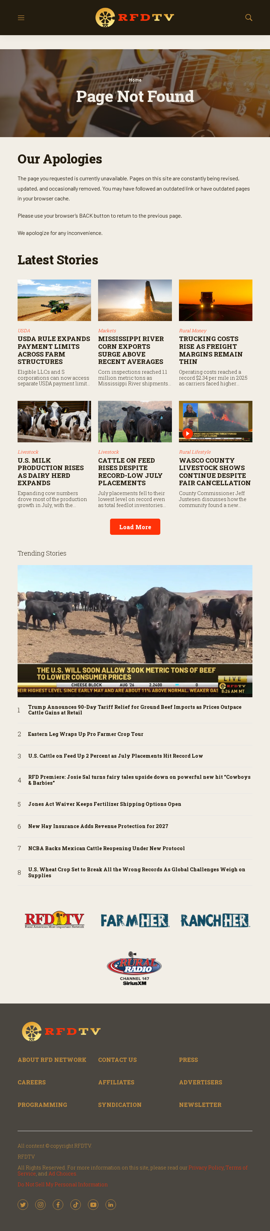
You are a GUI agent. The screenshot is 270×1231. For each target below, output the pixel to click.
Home (135, 80)
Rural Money (192, 330)
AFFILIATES (116, 1082)
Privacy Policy (206, 1167)
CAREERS (32, 1082)
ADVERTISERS (200, 1082)
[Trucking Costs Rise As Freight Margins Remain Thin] (215, 300)
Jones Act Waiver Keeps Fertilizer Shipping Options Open (104, 804)
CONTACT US (117, 1059)
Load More (135, 527)
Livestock (28, 452)
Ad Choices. (63, 1173)
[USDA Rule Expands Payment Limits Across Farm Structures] (54, 300)
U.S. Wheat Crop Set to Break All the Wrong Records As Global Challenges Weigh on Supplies (136, 873)
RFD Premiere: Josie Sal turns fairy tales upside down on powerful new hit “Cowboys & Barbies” (139, 780)
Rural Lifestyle (195, 452)
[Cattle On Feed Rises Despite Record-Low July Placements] (135, 421)
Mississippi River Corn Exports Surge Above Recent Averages (131, 350)
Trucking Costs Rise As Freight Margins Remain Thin (211, 350)
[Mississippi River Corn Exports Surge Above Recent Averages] (135, 300)
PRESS (188, 1059)
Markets (107, 330)
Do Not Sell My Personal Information (63, 1184)
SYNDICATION (120, 1104)
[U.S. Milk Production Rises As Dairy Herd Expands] (54, 421)
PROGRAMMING (42, 1104)
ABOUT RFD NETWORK (52, 1059)
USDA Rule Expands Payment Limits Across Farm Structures (54, 350)
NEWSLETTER (200, 1104)
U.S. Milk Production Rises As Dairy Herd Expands (51, 471)
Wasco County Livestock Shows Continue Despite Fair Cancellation (215, 471)
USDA (24, 330)
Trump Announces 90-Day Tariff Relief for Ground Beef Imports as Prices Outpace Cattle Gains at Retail (135, 710)
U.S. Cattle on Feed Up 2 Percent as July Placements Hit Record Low (115, 756)
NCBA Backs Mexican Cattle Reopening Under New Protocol (106, 849)
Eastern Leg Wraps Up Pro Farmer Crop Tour (85, 734)
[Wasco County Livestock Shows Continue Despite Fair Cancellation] (215, 421)
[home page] (135, 17)
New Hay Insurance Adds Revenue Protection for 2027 (98, 826)
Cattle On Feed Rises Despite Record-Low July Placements (130, 471)
